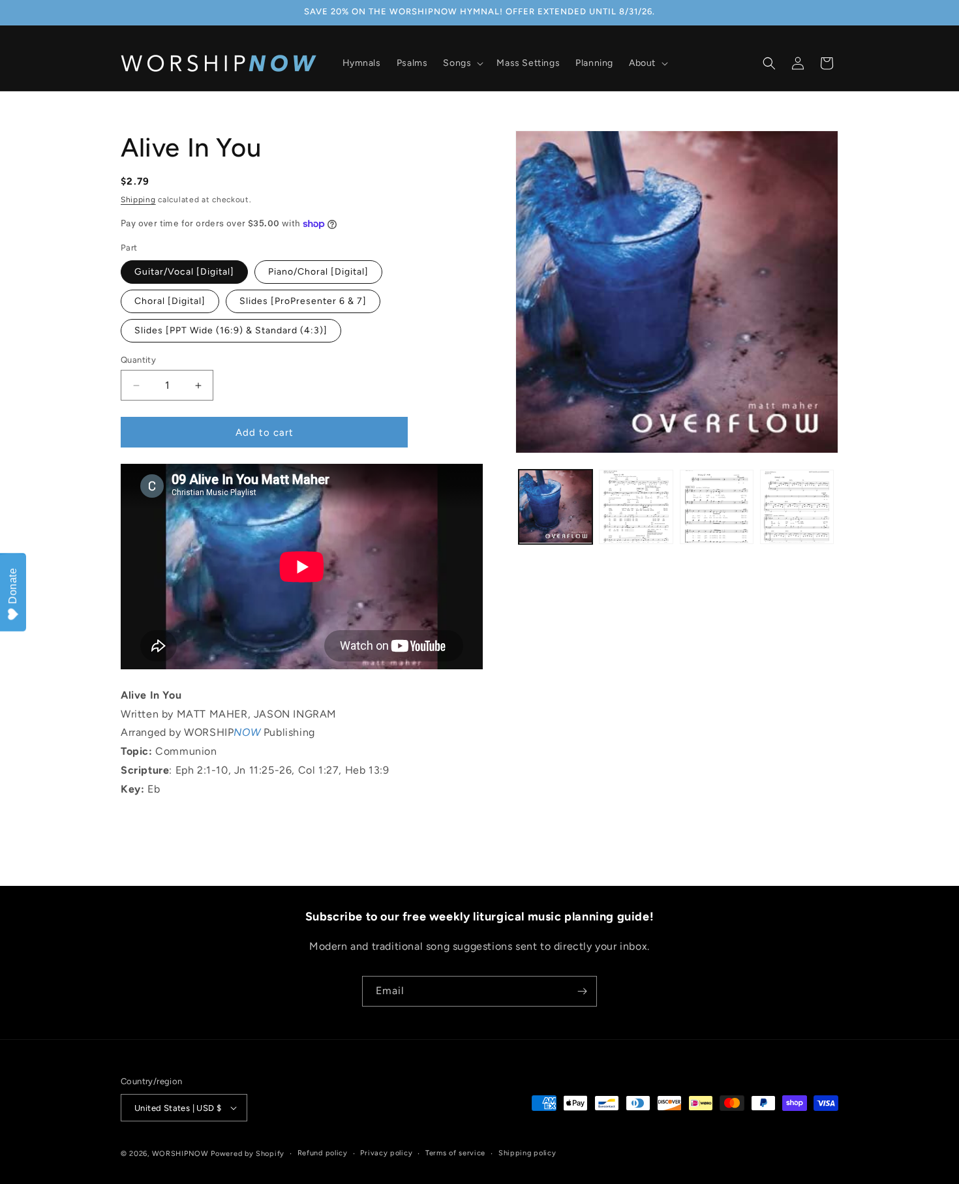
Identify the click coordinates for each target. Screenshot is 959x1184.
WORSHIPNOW (180, 1153)
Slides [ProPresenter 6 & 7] (303, 301)
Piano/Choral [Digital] (318, 271)
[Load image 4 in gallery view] (797, 506)
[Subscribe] (582, 991)
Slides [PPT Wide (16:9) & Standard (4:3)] (230, 330)
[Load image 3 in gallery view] (717, 506)
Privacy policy (386, 1153)
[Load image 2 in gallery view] (636, 506)
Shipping (138, 199)
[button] (462, 63)
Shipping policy (527, 1153)
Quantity (138, 360)
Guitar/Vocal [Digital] (184, 271)
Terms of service (455, 1153)
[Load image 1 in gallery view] (555, 506)
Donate (12, 586)
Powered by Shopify (247, 1153)
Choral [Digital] (170, 301)
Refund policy (322, 1153)
